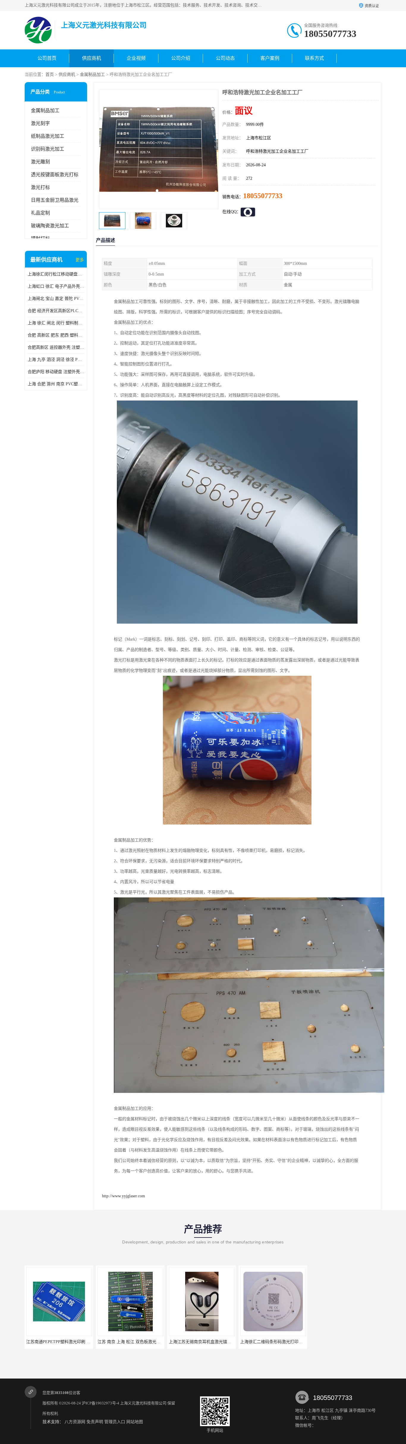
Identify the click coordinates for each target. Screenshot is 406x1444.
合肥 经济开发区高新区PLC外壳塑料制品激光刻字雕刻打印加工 (56, 311)
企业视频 (136, 58)
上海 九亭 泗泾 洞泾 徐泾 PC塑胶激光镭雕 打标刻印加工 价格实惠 (56, 359)
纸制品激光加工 (47, 136)
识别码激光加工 (47, 148)
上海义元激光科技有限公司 (143, 1403)
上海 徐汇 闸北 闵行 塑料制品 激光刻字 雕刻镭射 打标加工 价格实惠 (56, 323)
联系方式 (314, 58)
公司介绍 (180, 58)
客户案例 (269, 58)
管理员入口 (114, 1422)
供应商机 (91, 58)
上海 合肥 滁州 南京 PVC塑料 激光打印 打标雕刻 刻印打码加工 (56, 384)
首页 (49, 74)
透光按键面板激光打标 (54, 174)
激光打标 (40, 187)
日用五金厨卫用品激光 (54, 200)
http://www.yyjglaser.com (123, 1196)
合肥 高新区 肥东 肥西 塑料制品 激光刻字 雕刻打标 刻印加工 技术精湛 (56, 335)
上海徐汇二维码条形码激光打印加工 (273, 1342)
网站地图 (134, 1422)
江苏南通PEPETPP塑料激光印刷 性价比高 (64, 1342)
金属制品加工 (92, 74)
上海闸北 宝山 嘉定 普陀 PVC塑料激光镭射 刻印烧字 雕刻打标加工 (56, 298)
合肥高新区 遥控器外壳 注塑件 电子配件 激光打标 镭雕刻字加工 (56, 347)
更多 (79, 260)
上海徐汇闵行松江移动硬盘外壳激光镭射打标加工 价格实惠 (56, 274)
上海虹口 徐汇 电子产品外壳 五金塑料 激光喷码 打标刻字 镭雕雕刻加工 (56, 286)
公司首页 (46, 58)
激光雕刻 (40, 161)
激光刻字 (40, 123)
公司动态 (225, 58)
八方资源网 (74, 1422)
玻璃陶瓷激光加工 (50, 225)
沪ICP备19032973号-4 (100, 1403)
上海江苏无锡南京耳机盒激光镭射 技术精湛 (209, 1342)
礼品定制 (40, 212)
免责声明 (94, 1422)
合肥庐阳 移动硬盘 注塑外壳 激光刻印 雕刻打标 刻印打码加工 (56, 372)
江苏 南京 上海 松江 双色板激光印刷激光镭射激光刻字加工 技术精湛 (160, 1342)
